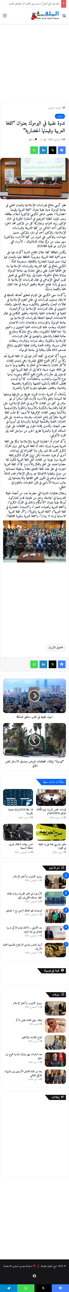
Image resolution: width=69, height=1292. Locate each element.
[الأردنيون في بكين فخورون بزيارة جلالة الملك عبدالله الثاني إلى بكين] (55, 899)
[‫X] (52, 150)
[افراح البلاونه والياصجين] (55, 1042)
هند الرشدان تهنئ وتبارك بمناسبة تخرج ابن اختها (24, 1056)
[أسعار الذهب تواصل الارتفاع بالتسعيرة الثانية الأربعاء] (55, 950)
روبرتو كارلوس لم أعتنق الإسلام (27, 876)
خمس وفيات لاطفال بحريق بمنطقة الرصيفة (21, 846)
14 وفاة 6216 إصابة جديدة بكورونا (20, 811)
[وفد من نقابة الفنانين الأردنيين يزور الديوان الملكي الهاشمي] (55, 1076)
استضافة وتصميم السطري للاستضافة (17, 1266)
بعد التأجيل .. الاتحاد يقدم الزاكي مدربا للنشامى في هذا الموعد (24, 929)
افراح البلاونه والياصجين (32, 1037)
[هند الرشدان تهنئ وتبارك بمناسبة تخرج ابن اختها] (55, 1059)
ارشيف (51, 108)
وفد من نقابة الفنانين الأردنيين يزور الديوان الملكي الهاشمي (23, 1073)
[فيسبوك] (62, 150)
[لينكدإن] (43, 150)
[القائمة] (5, 17)
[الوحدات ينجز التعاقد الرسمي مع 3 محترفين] (55, 916)
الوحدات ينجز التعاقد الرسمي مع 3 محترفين (24, 910)
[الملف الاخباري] (44, 16)
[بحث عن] (64, 17)
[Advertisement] (34, 62)
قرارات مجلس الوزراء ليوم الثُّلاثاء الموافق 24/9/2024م (51, 811)
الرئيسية (59, 108)
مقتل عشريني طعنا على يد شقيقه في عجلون (52, 846)
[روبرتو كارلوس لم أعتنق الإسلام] (55, 882)
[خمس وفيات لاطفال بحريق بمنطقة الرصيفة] (18, 832)
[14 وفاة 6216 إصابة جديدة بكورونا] (18, 797)
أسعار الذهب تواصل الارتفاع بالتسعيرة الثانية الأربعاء (22, 946)
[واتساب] (34, 150)
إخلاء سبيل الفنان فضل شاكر (29, 1020)
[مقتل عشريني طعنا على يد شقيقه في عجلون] (51, 832)
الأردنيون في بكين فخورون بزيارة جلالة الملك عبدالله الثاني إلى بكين (24, 895)
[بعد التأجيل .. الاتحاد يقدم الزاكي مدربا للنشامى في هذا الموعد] (55, 933)
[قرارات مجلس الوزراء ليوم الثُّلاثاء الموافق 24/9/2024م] (51, 797)
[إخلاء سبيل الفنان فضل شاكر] (55, 1025)
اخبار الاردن (55, 647)
